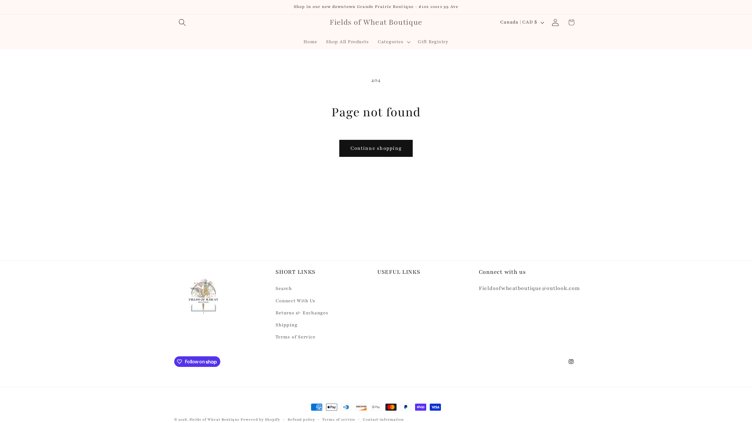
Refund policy (301, 419)
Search (284, 289)
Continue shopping (376, 148)
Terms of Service (295, 337)
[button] (182, 22)
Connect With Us (295, 301)
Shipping (286, 325)
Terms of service (338, 419)
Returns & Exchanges (302, 313)
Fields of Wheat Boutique (214, 419)
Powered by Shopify (260, 419)
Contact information (383, 419)
